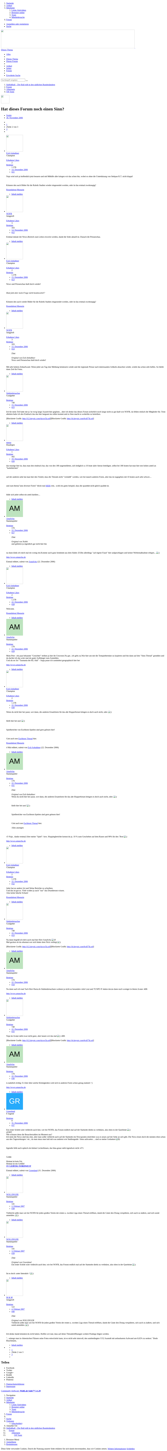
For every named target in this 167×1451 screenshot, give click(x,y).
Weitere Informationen (117, 1449)
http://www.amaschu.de (16, 557)
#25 (13, 407)
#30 (13, 707)
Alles (8, 54)
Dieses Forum (12, 61)
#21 (13, 172)
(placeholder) (16, 1423)
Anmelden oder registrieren (17, 24)
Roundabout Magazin (15, 190)
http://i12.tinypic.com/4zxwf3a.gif (36, 418)
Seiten (8, 68)
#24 (13, 349)
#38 (13, 1208)
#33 (13, 935)
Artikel (9, 66)
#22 (13, 232)
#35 (13, 1031)
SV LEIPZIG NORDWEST (18, 1166)
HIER (48, 486)
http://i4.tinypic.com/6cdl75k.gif (80, 418)
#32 (13, 884)
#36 (13, 1078)
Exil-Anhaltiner (34, 747)
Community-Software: (21, 1391)
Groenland (33, 1170)
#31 (13, 785)
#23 (13, 279)
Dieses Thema (7, 50)
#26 (13, 461)
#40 (13, 1311)
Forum (9, 71)
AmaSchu (33, 562)
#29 (13, 651)
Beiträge (9, 165)
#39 (13, 1253)
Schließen (131, 1449)
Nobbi (8, 115)
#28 (13, 604)
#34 (13, 985)
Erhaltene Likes (12, 160)
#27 (13, 533)
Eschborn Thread (25, 738)
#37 (13, 1125)
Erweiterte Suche (13, 75)
